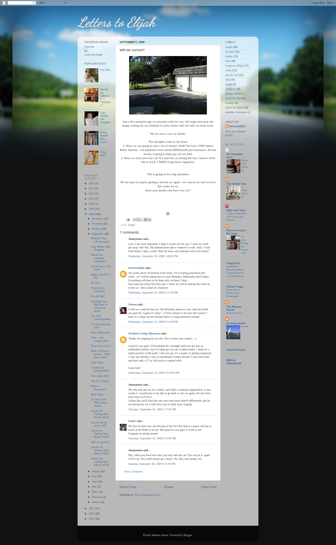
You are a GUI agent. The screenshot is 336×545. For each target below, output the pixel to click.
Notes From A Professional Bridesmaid (233, 293)
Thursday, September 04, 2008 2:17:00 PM (152, 409)
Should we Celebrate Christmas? (98, 258)
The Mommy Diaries (234, 308)
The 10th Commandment (101, 318)
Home (168, 487)
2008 (92, 214)
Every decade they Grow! (104, 137)
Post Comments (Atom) (148, 494)
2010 (92, 203)
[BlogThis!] (138, 220)
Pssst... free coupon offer (99, 339)
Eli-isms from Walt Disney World (99, 402)
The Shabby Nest (236, 183)
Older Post (209, 487)
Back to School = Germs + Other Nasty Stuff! (100, 354)
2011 (92, 198)
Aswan (244, 326)
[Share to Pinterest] (149, 220)
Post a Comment (133, 471)
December (98, 218)
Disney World (233, 93)
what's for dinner (234, 107)
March (96, 491)
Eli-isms (95, 282)
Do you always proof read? (99, 424)
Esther (132, 421)
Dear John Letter (100, 332)
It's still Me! (97, 296)
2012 (92, 193)
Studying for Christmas (98, 290)
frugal (131, 224)
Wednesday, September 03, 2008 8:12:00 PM (153, 321)
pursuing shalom (236, 323)
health (228, 84)
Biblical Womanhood (233, 362)
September (98, 233)
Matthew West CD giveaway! (100, 240)
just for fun (231, 75)
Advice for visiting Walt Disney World (100, 461)
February (97, 497)
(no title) (105, 69)
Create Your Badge (93, 55)
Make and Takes (236, 210)
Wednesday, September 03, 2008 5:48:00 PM (153, 256)
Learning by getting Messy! (100, 369)
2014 (92, 183)
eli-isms (229, 51)
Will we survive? (100, 442)
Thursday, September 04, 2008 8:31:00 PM (152, 438)
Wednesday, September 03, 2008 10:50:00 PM (153, 372)
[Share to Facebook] (146, 220)
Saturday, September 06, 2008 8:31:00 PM (151, 463)
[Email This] (135, 220)
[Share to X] (142, 220)
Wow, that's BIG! (100, 375)
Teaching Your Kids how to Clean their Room (99, 306)
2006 (92, 513)
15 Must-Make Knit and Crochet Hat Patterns (236, 216)
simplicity (230, 89)
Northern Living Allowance (144, 333)
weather (229, 102)
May (94, 486)
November (98, 223)
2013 (92, 188)
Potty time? (103, 154)
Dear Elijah (97, 362)
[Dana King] (86, 50)
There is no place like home (236, 232)
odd (227, 79)
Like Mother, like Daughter (100, 248)
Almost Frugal (234, 286)
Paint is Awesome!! (98, 388)
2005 (92, 518)
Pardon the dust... (235, 313)
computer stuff (233, 98)
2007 (92, 508)
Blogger (188, 535)
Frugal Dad (233, 263)
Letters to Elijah (116, 22)
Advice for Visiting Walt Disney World (100, 414)
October (96, 228)
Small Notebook (235, 349)
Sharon (132, 304)
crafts (228, 70)
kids (227, 61)
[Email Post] (127, 219)
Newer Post (127, 487)
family (229, 56)
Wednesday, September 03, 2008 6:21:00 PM (153, 292)
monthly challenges (236, 112)
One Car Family (100, 381)
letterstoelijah (136, 267)
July (94, 476)
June (94, 481)
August (96, 471)
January (96, 502)
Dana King (89, 47)
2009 (92, 208)
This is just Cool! (100, 346)
